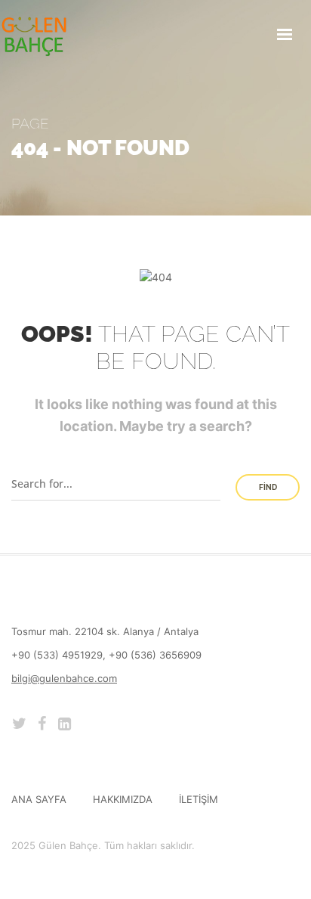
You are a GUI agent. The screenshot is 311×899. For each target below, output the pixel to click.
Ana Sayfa (38, 799)
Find (268, 487)
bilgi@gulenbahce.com (64, 678)
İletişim (198, 799)
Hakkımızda (122, 799)
